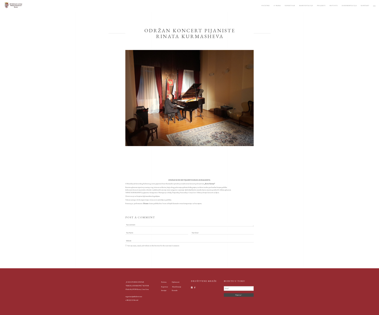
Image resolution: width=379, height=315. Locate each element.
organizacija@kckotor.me (133, 296)
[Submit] (129, 250)
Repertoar (163, 287)
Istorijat (162, 290)
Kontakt (174, 290)
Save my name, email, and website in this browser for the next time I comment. (153, 246)
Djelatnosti (175, 282)
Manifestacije (176, 287)
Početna (163, 282)
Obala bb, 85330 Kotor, (133, 289)
